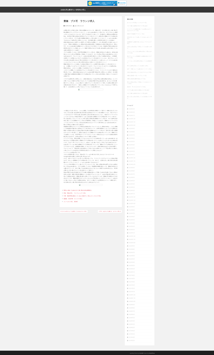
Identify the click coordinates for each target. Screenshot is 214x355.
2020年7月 (132, 311)
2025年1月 (132, 154)
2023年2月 (132, 229)
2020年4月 (132, 321)
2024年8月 (132, 171)
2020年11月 (132, 298)
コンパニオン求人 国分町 (71, 201)
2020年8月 (132, 308)
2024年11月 (132, 161)
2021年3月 (132, 285)
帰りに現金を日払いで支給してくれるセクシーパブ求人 (139, 82)
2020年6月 (132, 314)
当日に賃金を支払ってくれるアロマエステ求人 (139, 72)
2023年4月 (132, 223)
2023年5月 (132, 220)
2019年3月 (132, 340)
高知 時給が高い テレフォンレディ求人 (75, 193)
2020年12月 (132, 295)
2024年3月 (132, 187)
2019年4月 (132, 337)
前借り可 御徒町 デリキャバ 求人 (136, 34)
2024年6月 (132, 177)
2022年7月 (132, 252)
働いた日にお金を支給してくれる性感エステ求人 (139, 97)
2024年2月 (132, 190)
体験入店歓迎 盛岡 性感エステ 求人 (136, 79)
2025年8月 (132, 131)
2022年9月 (132, 246)
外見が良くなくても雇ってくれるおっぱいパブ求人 (139, 37)
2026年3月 (132, 109)
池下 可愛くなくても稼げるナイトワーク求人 (139, 69)
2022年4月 (132, 262)
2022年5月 (132, 259)
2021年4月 (132, 282)
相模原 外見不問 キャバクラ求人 (73, 198)
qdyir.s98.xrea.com (79, 26)
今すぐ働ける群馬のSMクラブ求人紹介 (137, 26)
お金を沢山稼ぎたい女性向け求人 (73, 10)
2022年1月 (132, 272)
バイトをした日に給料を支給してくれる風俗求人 (139, 61)
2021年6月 (132, 275)
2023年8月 (132, 210)
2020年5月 (132, 317)
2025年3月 (132, 148)
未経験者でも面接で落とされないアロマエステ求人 (139, 42)
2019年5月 (132, 334)
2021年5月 (132, 278)
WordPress (152, 353)
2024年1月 (132, 193)
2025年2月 (132, 151)
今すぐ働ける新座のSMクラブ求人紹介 (137, 93)
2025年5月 (132, 141)
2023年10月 (132, 203)
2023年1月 (132, 233)
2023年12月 (132, 197)
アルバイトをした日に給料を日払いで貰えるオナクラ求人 (139, 52)
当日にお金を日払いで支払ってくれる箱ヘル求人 (139, 47)
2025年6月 (132, 138)
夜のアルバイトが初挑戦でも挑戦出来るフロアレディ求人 (139, 56)
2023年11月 (132, 200)
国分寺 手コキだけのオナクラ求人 (136, 87)
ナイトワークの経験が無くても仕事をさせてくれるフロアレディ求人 (139, 29)
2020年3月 (132, 324)
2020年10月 (132, 301)
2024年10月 (132, 164)
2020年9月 (132, 304)
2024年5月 (132, 180)
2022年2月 (132, 269)
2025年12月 (132, 118)
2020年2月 (132, 327)
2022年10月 (132, 242)
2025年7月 (132, 135)
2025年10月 (132, 125)
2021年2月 (132, 288)
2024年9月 (132, 167)
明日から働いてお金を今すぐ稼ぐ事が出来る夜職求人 (78, 190)
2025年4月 (132, 145)
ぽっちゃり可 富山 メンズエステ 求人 (137, 22)
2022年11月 (132, 239)
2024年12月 (132, 158)
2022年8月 (132, 249)
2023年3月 (132, 226)
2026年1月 (132, 115)
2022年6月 (132, 255)
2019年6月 (132, 330)
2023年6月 (132, 216)
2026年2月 (132, 112)
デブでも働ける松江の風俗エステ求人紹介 (138, 90)
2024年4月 (132, 184)
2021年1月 (132, 291)
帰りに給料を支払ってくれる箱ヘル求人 (137, 65)
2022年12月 (132, 236)
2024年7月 (132, 174)
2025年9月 (132, 128)
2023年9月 (132, 207)
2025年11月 (132, 122)
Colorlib (141, 353)
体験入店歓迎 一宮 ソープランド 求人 (137, 75)
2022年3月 (132, 265)
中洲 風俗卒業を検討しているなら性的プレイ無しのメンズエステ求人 (82, 196)
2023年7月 (132, 213)
